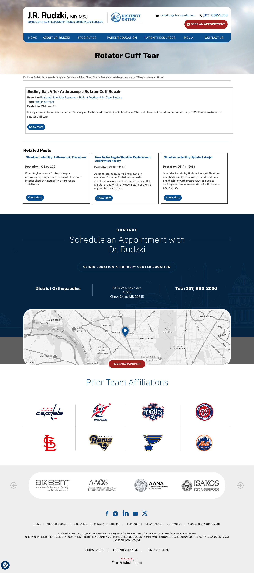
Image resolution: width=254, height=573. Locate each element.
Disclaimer (81, 524)
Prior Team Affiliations (127, 382)
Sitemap (115, 524)
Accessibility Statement (204, 524)
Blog (140, 77)
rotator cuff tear (44, 101)
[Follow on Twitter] (145, 513)
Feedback (132, 524)
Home (37, 524)
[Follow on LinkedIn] (126, 513)
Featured (45, 97)
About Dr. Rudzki (56, 37)
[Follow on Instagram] (116, 513)
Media (188, 37)
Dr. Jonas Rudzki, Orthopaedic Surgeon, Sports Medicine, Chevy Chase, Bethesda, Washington (74, 77)
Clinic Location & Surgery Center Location (127, 267)
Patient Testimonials (91, 97)
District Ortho (94, 549)
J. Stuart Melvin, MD (125, 549)
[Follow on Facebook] (107, 513)
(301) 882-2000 (215, 15)
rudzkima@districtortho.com (177, 15)
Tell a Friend (152, 524)
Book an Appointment (207, 24)
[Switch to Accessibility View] (5, 565)
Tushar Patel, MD (158, 549)
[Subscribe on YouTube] (135, 513)
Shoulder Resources (65, 97)
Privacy (99, 524)
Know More (36, 126)
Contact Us (214, 37)
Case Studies (114, 97)
